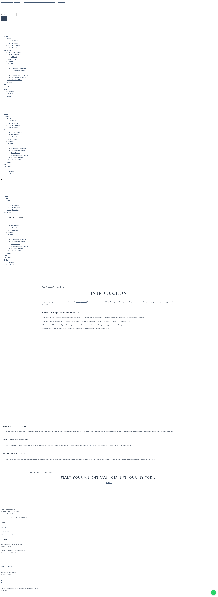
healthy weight (89, 445)
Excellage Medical (81, 302)
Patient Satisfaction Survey (8, 534)
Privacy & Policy (5, 531)
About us (3, 527)
